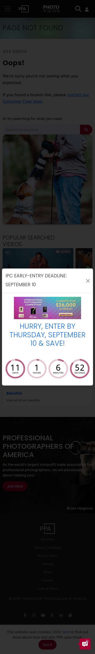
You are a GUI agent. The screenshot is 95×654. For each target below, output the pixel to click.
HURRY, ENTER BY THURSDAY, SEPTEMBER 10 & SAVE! (48, 335)
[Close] (88, 280)
